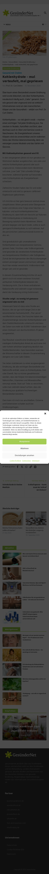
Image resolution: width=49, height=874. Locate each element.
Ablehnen (24, 448)
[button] (45, 413)
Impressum (35, 461)
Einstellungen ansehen (24, 455)
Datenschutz (26, 461)
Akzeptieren (24, 441)
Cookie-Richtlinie (15, 461)
